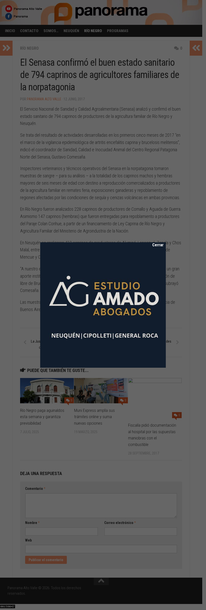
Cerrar (154, 245)
